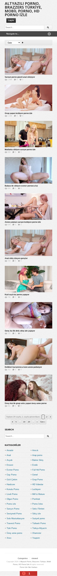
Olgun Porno (12, 499)
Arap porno (37, 455)
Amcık (35, 450)
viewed (35, 558)
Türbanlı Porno (39, 523)
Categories (23, 558)
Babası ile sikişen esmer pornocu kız (21, 186)
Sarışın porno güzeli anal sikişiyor (20, 77)
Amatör (10, 450)
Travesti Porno (13, 523)
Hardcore (11, 484)
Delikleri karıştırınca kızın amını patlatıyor (23, 367)
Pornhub (36, 499)
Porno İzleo (37, 504)
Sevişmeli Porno (14, 513)
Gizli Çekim (12, 479)
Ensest (10, 465)
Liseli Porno (12, 494)
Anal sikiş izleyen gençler (16, 258)
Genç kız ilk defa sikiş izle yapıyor (20, 331)
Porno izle (11, 504)
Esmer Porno (13, 470)
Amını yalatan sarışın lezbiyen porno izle (23, 222)
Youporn (36, 538)
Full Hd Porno (38, 470)
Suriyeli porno (38, 518)
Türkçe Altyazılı (39, 528)
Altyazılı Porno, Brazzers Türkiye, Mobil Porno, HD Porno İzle (23, 9)
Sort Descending (23, 42)
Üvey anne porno (14, 533)
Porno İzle (24, 567)
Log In (11, 20)
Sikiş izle (36, 513)
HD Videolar (37, 484)
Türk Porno (12, 528)
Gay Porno (11, 475)
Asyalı (10, 460)
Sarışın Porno (13, 509)
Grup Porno (37, 479)
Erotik (35, 465)
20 (29, 422)
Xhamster (36, 533)
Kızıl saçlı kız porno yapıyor (17, 294)
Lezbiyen (36, 489)
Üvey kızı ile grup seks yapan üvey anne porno (26, 403)
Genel (35, 475)
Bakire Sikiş (37, 460)
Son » (42, 422)
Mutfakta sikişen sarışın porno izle (20, 149)
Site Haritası (32, 567)
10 (24, 422)
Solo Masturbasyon (15, 518)
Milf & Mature (38, 494)
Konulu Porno (13, 489)
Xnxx (9, 538)
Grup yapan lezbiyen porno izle (18, 113)
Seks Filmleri (38, 509)
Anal (9, 455)
